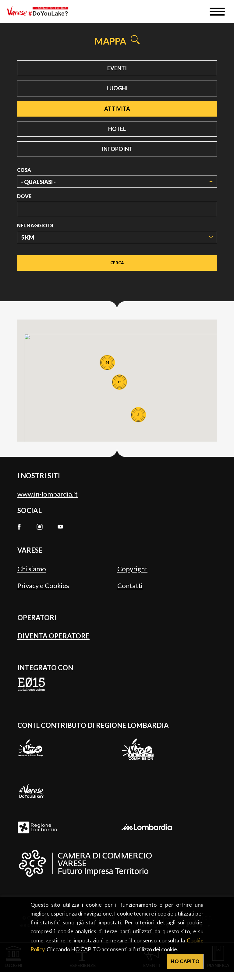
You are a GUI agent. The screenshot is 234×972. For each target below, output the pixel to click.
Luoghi (117, 88)
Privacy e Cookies (43, 585)
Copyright (132, 569)
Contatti (130, 585)
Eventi (117, 68)
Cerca (117, 262)
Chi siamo (31, 569)
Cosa (24, 170)
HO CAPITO (185, 961)
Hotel (117, 128)
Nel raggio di (35, 225)
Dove (24, 196)
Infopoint (117, 149)
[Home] (40, 11)
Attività (117, 108)
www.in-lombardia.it (47, 494)
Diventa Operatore (53, 636)
